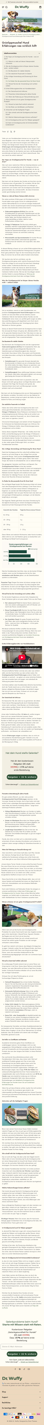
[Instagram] (19, 1369)
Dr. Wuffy (16, 1421)
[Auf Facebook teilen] (8, 131)
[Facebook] (15, 1369)
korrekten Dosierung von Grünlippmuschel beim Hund (20, 636)
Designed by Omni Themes (28, 1421)
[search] (6, 7)
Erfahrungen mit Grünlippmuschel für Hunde (19, 892)
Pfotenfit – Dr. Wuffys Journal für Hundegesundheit (25, 34)
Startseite (5, 34)
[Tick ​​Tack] (24, 1369)
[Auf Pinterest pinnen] (15, 131)
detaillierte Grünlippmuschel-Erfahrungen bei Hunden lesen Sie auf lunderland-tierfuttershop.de (18, 1082)
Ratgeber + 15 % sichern (22, 777)
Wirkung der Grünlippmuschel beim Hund (18, 275)
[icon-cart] (39, 7)
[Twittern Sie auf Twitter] (11, 131)
